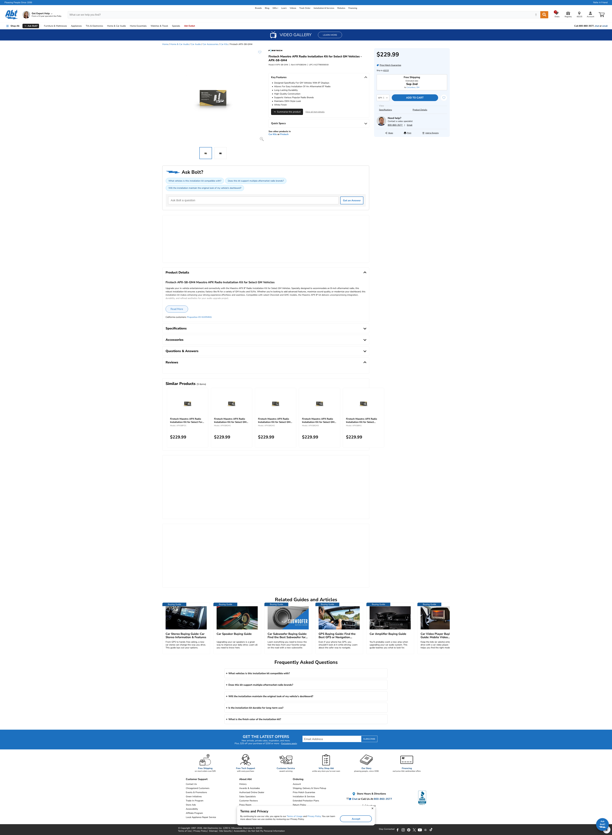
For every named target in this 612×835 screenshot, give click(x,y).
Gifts (275, 8)
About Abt (245, 779)
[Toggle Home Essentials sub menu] (148, 26)
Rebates (341, 8)
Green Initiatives (194, 796)
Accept (356, 819)
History (243, 784)
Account (297, 784)
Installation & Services (324, 8)
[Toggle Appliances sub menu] (83, 26)
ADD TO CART (415, 97)
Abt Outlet (189, 25)
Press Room (245, 804)
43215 (386, 70)
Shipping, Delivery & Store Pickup (309, 788)
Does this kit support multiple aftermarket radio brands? (256, 180)
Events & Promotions (196, 792)
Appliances (76, 25)
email (605, 26)
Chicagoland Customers (197, 788)
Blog (267, 8)
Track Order (304, 8)
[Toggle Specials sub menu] (181, 26)
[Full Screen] (262, 139)
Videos (293, 8)
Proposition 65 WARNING (199, 317)
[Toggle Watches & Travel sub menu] (169, 26)
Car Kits (224, 44)
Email (409, 125)
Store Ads (191, 804)
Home (138, 25)
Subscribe (369, 738)
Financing (352, 8)
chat (597, 26)
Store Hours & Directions (371, 793)
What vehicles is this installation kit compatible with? (194, 180)
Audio (116, 25)
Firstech (284, 134)
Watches (159, 25)
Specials (176, 25)
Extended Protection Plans (306, 800)
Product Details (420, 109)
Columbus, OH (413, 87)
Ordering (298, 779)
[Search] (544, 14)
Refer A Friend (600, 2)
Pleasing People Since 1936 (18, 2)
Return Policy (299, 804)
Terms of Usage (294, 816)
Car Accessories (210, 44)
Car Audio (196, 44)
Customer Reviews (248, 800)
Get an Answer (352, 200)
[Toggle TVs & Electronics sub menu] (104, 26)
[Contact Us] (381, 125)
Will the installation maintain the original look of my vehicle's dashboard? (204, 188)
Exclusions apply (289, 743)
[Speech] (536, 15)
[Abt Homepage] (11, 14)
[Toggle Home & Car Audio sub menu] (127, 26)
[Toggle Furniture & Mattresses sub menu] (68, 26)
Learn (284, 8)
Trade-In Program (194, 800)
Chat (354, 799)
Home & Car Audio (179, 44)
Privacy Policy (314, 816)
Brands (258, 8)
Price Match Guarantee (304, 792)
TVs (94, 25)
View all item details (314, 111)
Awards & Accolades (249, 788)
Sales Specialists (247, 796)
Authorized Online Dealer (251, 792)
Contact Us (191, 784)
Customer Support (197, 779)
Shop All (15, 25)
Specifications (385, 109)
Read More (177, 309)
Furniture (55, 25)
